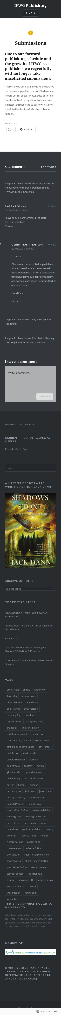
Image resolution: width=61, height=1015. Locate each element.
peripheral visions (32, 829)
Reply (53, 206)
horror (10, 784)
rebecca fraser (28, 835)
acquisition (13, 689)
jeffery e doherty (16, 797)
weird (33, 886)
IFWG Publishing (30, 5)
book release (31, 708)
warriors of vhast (16, 886)
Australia (12, 696)
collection (38, 734)
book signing (14, 715)
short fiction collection (36, 854)
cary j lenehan (33, 721)
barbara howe (28, 696)
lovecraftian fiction (17, 810)
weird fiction (13, 892)
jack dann (30, 791)
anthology (40, 689)
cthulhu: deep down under (20, 746)
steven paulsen (39, 867)
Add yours (48, 167)
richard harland (15, 841)
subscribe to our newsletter (34, 104)
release (44, 835)
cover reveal (42, 740)
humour (34, 784)
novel (44, 822)
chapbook (12, 727)
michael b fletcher (41, 810)
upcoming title (26, 879)
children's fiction (30, 727)
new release (13, 822)
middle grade (14, 816)
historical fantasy (34, 778)
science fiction (33, 848)
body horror (33, 702)
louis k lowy (34, 803)
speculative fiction (17, 867)
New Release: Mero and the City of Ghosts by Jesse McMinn (28, 627)
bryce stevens (14, 721)
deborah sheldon (16, 759)
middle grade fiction (35, 816)
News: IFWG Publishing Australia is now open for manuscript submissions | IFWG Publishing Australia (29, 187)
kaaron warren (37, 797)
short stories (14, 860)
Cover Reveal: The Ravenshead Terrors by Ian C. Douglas (30, 662)
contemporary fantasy (19, 740)
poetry (49, 829)
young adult (31, 892)
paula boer (12, 829)
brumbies (30, 715)
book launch (13, 708)
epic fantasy (13, 765)
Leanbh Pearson (15, 803)
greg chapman (33, 772)
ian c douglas (14, 791)
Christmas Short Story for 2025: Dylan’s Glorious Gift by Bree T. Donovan (26, 649)
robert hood (33, 841)
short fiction (13, 854)
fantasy (28, 765)
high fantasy (13, 778)
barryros (13, 206)
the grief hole (35, 873)
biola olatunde (14, 702)
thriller (10, 879)
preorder (11, 835)
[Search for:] (30, 468)
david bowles (30, 753)
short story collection (36, 860)
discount (33, 759)
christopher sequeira (18, 734)
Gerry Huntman (24, 244)
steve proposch (15, 873)
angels (26, 689)
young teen (13, 898)
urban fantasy (45, 879)
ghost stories (14, 772)
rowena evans (14, 848)
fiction (40, 765)
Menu (32, 13)
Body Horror (11, 638)
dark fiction (13, 753)
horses (22, 784)
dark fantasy (45, 746)
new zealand (30, 822)
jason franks (45, 791)
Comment (45, 396)
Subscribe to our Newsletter (20, 424)
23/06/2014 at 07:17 (23, 248)
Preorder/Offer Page (16, 449)
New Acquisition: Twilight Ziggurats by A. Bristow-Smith (26, 614)
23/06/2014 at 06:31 (16, 210)
